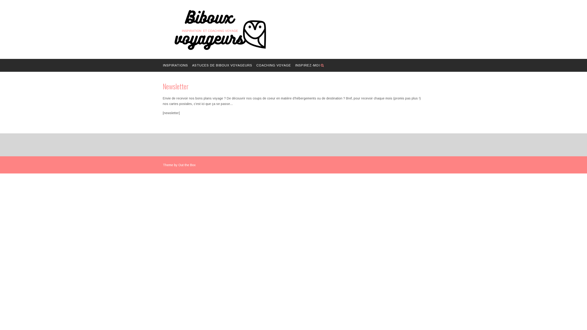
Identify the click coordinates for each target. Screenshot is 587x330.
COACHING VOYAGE (273, 65)
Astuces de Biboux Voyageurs (222, 65)
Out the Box (187, 165)
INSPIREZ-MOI (307, 65)
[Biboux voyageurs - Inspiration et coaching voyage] (220, 29)
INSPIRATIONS (175, 65)
